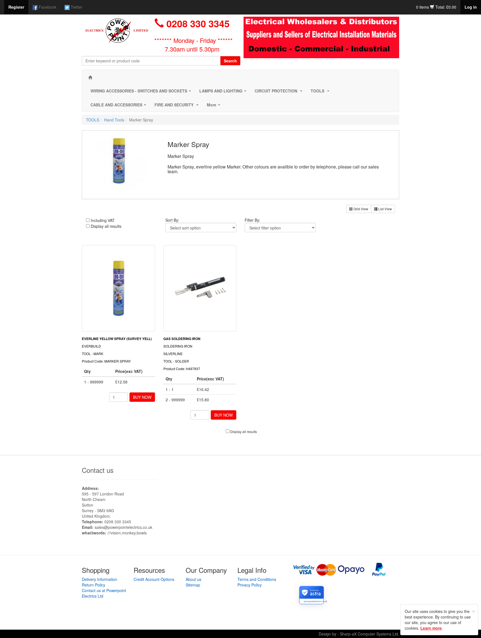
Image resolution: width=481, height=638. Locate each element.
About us (193, 579)
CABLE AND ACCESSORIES (119, 106)
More (214, 106)
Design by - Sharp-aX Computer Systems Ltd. (359, 634)
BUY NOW (142, 397)
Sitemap (193, 585)
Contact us (98, 470)
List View (384, 208)
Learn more (431, 628)
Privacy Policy (249, 585)
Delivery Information (99, 579)
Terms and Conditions (256, 579)
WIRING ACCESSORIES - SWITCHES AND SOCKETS (141, 92)
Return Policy (93, 585)
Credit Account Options (154, 579)
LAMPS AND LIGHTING (224, 92)
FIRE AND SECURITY (177, 106)
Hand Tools (114, 120)
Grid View (360, 208)
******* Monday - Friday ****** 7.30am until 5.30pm (193, 44)
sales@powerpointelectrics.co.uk (123, 527)
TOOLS (321, 92)
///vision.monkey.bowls (127, 533)
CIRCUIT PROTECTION (280, 92)
